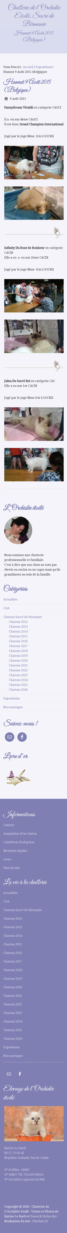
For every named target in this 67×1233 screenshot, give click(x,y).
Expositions (11, 698)
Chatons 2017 (18, 646)
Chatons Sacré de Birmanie (22, 617)
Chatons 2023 (18, 675)
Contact (8, 825)
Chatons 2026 (18, 689)
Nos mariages (13, 707)
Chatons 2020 (18, 660)
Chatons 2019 (18, 656)
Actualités (10, 599)
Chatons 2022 (18, 670)
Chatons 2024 (18, 680)
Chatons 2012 (18, 622)
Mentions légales (15, 851)
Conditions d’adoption (18, 842)
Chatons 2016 (18, 641)
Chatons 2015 (18, 636)
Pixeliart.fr (40, 1221)
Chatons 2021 (18, 665)
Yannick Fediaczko (43, 1216)
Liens (7, 859)
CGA (6, 608)
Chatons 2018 (18, 651)
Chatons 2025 (18, 685)
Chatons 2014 (18, 631)
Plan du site (11, 868)
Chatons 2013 (18, 626)
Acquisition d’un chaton (20, 833)
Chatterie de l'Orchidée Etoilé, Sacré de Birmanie (34, 16)
